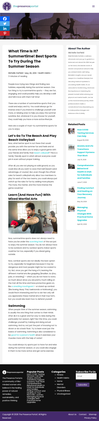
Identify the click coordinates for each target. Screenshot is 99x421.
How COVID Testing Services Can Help (85, 132)
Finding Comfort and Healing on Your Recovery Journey (36, 393)
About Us (72, 414)
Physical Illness (63, 390)
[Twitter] (5, 23)
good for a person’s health (23, 335)
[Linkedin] (5, 28)
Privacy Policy (90, 418)
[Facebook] (5, 18)
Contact (83, 414)
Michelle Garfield (15, 73)
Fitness (60, 374)
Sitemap (93, 414)
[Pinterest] (5, 33)
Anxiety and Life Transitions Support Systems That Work (36, 380)
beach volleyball (41, 153)
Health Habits (44, 73)
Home (59, 381)
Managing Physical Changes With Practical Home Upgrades (85, 213)
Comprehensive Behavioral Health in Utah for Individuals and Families (85, 171)
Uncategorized (63, 394)
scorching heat (36, 241)
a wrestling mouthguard (22, 286)
